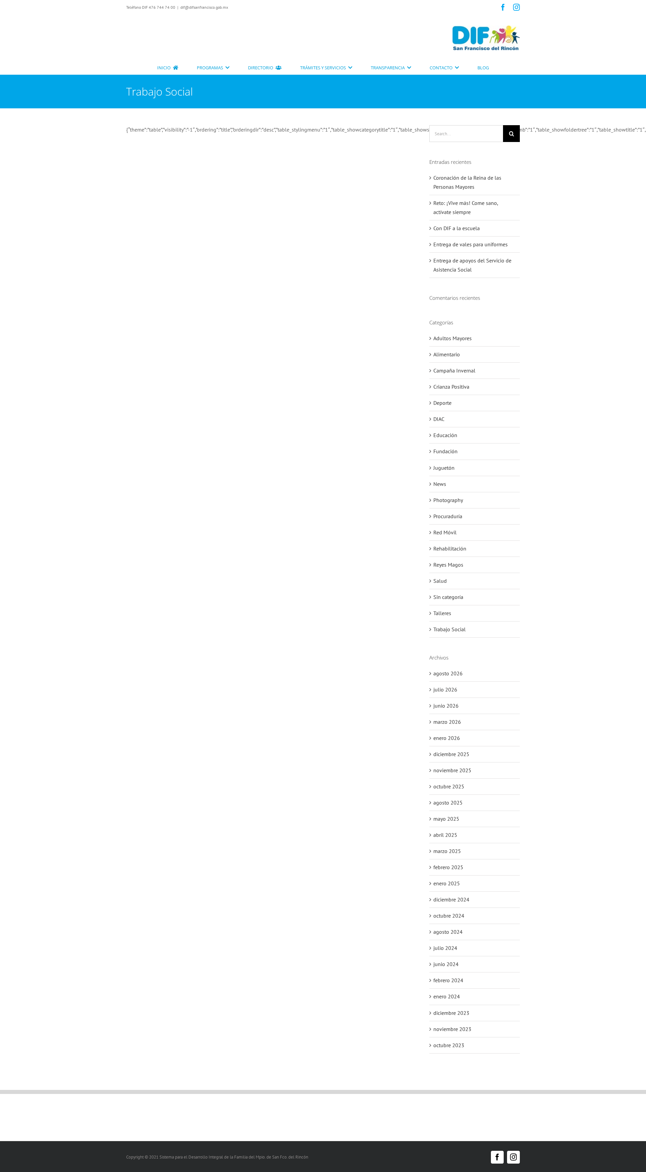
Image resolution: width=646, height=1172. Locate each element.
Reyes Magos (448, 564)
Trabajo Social (449, 629)
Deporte (442, 402)
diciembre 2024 (451, 899)
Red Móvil (445, 532)
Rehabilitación (449, 548)
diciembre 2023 (451, 1012)
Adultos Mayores (452, 338)
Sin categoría (448, 597)
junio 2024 (446, 964)
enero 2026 (446, 738)
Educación (445, 435)
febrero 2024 (448, 980)
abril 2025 (445, 834)
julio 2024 (445, 948)
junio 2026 (446, 705)
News (439, 484)
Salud (440, 580)
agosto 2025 (448, 802)
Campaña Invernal (454, 370)
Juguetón (444, 467)
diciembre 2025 (451, 754)
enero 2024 (446, 996)
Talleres (442, 613)
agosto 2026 (448, 673)
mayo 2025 (446, 818)
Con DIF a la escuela (456, 228)
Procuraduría (447, 516)
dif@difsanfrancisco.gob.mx (204, 7)
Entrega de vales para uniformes (470, 244)
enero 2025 (446, 883)
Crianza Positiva (451, 386)
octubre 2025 (448, 786)
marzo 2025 (447, 851)
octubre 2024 (448, 915)
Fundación (445, 451)
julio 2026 (445, 689)
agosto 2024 (448, 931)
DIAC (438, 419)
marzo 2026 (447, 721)
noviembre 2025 (452, 770)
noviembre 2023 (452, 1029)
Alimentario (446, 354)
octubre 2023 (448, 1045)
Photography (448, 500)
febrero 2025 (448, 867)
